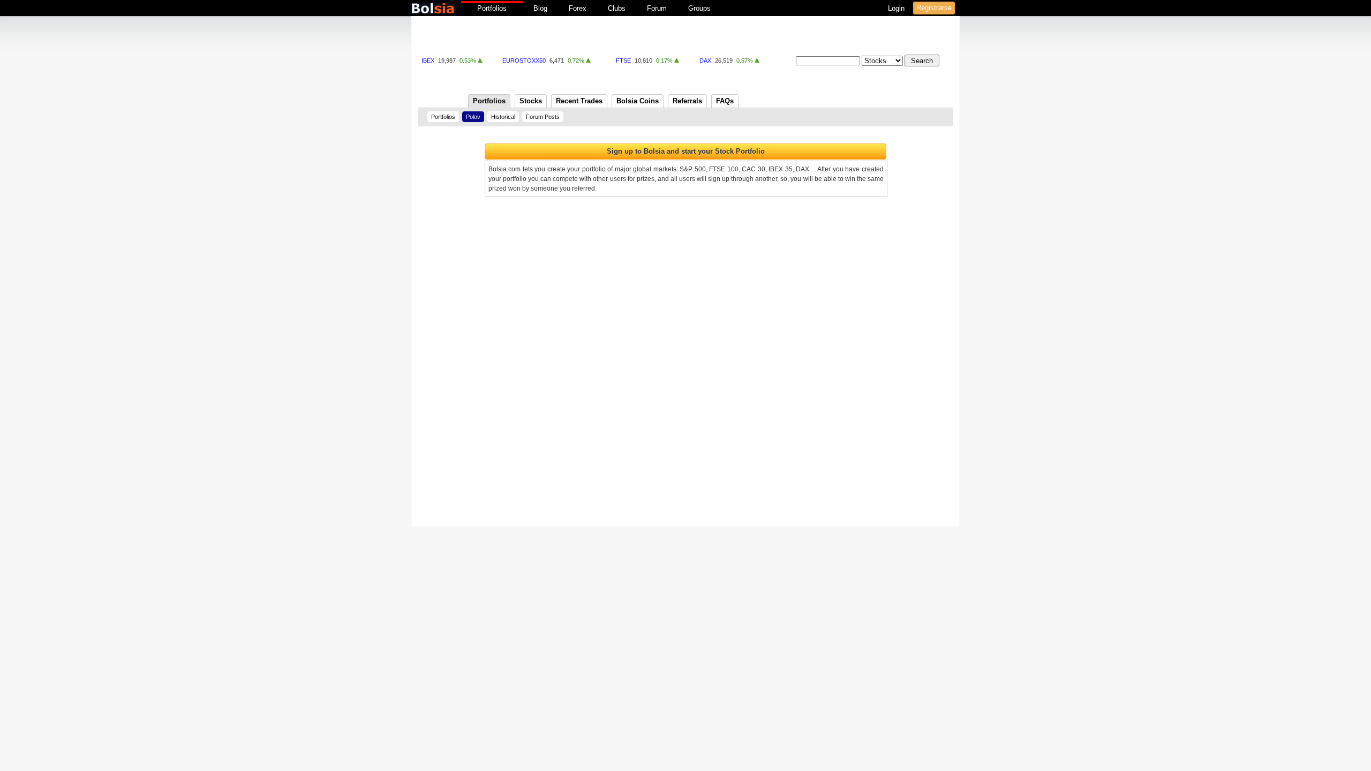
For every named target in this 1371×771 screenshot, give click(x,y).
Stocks (530, 101)
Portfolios (492, 8)
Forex (577, 8)
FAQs (725, 101)
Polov (473, 117)
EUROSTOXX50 (524, 60)
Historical (503, 117)
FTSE (623, 60)
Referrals (687, 101)
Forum (657, 8)
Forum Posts (543, 117)
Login (897, 8)
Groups (699, 8)
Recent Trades (579, 101)
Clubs (617, 8)
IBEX (427, 60)
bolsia (433, 8)
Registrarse (934, 8)
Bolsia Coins (637, 101)
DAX (705, 60)
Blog (540, 8)
